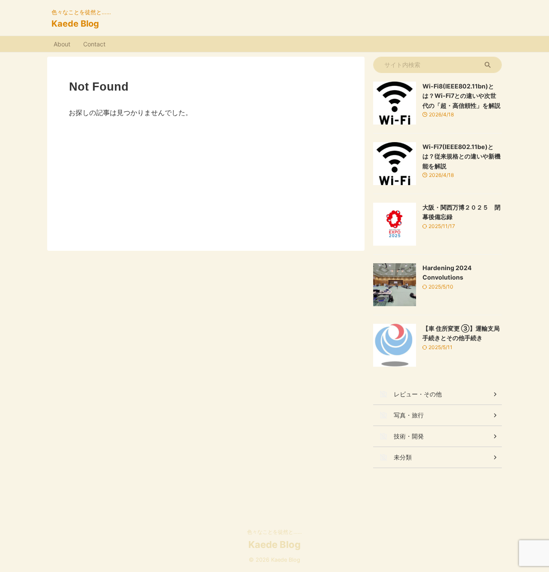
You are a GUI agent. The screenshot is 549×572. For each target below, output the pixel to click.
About (62, 44)
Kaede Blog (75, 23)
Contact (94, 44)
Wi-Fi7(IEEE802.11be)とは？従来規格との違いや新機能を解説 (461, 156)
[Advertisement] (206, 178)
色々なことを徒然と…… (274, 532)
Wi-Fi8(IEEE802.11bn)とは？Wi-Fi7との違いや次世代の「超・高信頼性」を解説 (461, 95)
